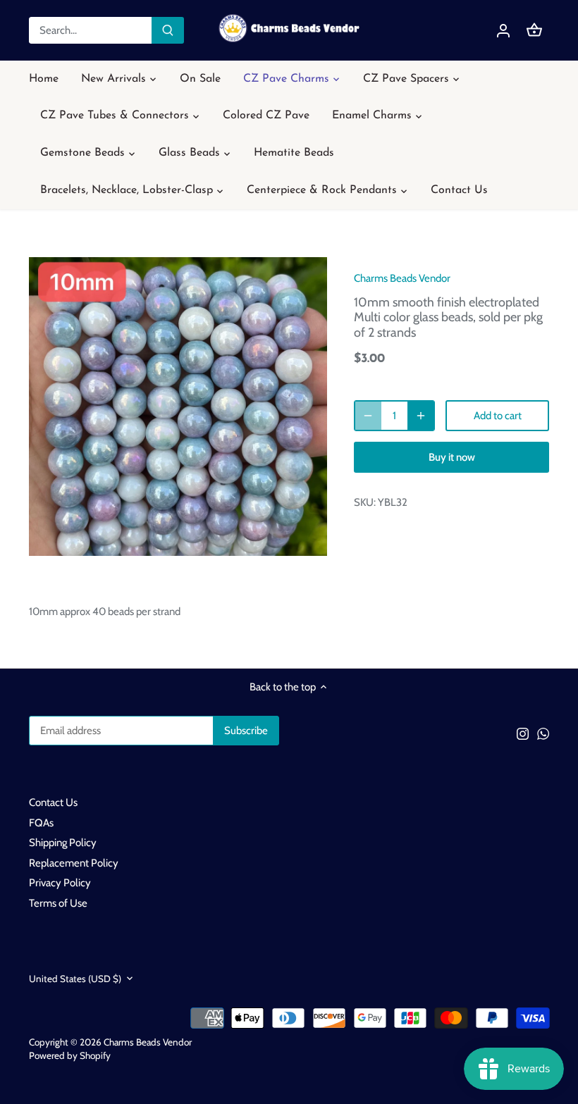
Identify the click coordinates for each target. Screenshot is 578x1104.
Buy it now (452, 457)
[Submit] (168, 30)
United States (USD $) (75, 978)
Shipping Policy (63, 842)
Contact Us (53, 802)
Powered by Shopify (70, 1055)
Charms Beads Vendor (402, 278)
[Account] (503, 30)
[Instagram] (523, 733)
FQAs (41, 823)
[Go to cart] (534, 30)
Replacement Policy (73, 863)
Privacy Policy (60, 882)
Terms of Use (58, 903)
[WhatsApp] (543, 733)
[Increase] (420, 415)
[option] (178, 406)
